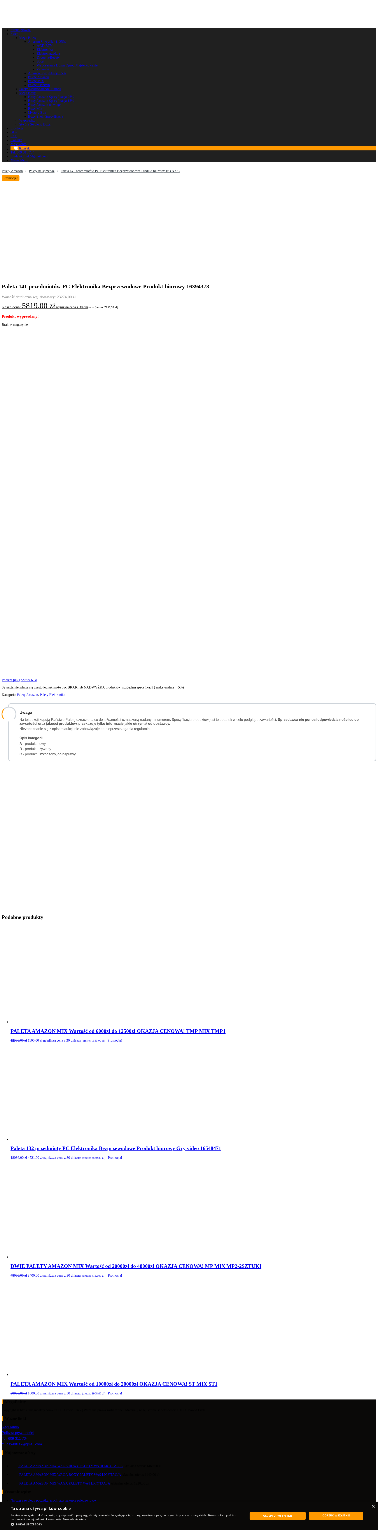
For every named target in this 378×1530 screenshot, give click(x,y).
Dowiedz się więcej (75, 1519)
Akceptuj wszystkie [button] (277, 1516)
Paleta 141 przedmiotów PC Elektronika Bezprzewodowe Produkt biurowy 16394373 (120, 171)
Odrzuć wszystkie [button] (336, 1515)
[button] (126, 1524)
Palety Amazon (12, 171)
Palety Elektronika (52, 695)
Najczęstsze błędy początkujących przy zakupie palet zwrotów (53, 1500)
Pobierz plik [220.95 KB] (19, 680)
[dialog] (189, 1516)
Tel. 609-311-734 (15, 1438)
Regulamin (10, 1427)
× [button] (373, 1506)
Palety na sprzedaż (41, 171)
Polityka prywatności (18, 1433)
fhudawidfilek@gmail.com (22, 1444)
